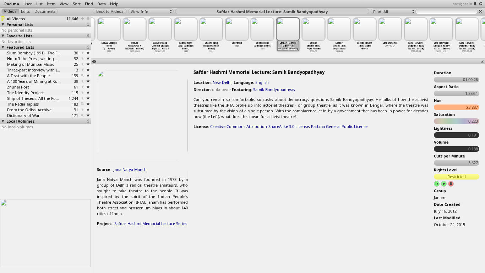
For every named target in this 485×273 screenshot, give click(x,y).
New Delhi (222, 82)
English (262, 82)
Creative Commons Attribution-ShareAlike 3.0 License (259, 126)
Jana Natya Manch (130, 169)
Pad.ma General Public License (339, 126)
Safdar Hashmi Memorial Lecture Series (150, 223)
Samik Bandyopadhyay (274, 89)
